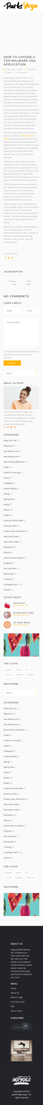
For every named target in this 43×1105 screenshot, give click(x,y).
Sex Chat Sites (10, 568)
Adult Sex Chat (10, 440)
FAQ (12, 1006)
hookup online (10, 525)
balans (8, 670)
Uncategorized (10, 584)
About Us (15, 993)
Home (13, 988)
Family (6, 504)
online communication (13, 557)
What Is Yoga (17, 997)
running (19, 675)
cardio (18, 670)
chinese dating (10, 488)
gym (26, 670)
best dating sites (11, 456)
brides (6, 467)
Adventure (8, 446)
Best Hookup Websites (14, 462)
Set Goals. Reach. (21, 622)
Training (7, 579)
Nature (7, 552)
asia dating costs (11, 451)
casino (6, 478)
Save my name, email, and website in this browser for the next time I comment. (21, 354)
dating (6, 494)
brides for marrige (12, 472)
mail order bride (11, 536)
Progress (8, 563)
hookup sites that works (14, 531)
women (7, 589)
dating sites (9, 499)
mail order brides (11, 541)
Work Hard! (19, 603)
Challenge (8, 483)
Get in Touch (16, 1011)
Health (7, 515)
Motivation (8, 547)
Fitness (7, 509)
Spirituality (8, 573)
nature (8, 675)
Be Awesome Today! (23, 612)
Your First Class (18, 1002)
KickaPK (33, 69)
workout (31, 675)
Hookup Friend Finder (13, 520)
